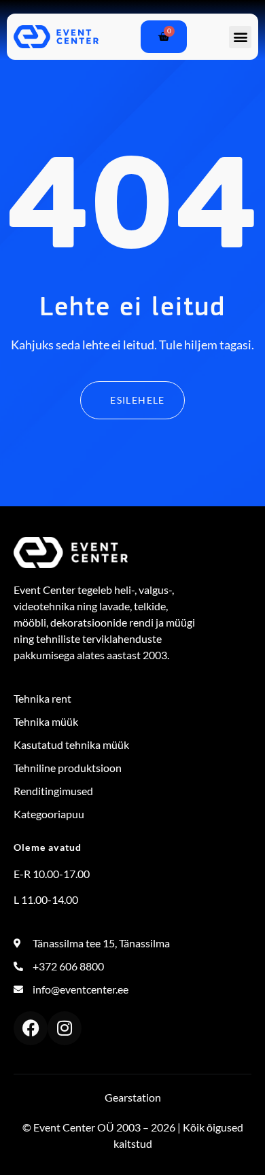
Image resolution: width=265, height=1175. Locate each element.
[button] (240, 37)
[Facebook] (31, 1028)
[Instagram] (65, 1028)
